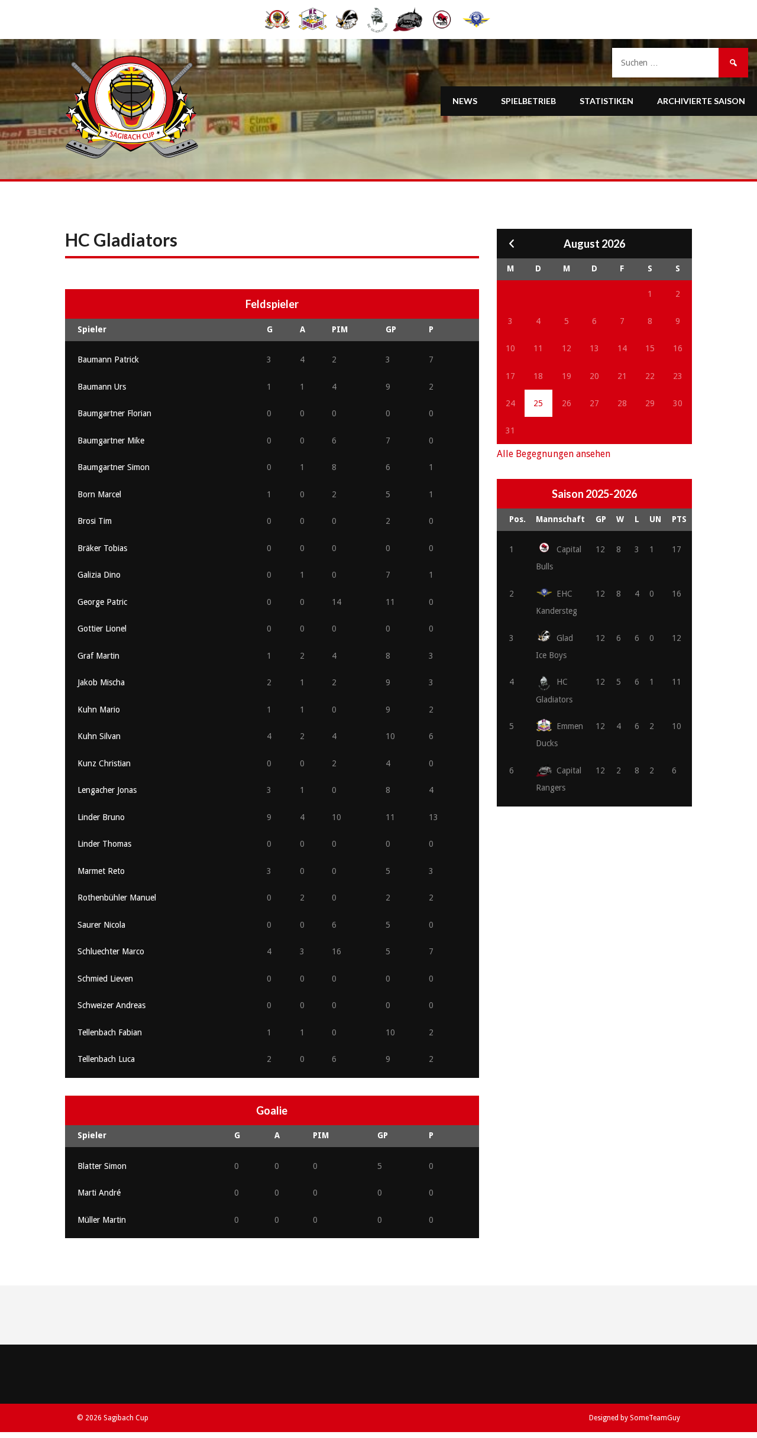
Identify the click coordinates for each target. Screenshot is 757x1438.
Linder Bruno (101, 817)
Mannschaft (560, 519)
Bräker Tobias (102, 548)
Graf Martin (98, 655)
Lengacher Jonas (107, 790)
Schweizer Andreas (111, 1005)
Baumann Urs (101, 386)
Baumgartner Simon (113, 467)
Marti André (99, 1192)
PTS (679, 519)
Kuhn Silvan (99, 736)
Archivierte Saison (701, 101)
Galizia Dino (99, 574)
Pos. (517, 519)
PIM (340, 329)
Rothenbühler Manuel (116, 897)
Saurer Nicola (101, 924)
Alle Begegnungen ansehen (553, 453)
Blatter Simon (102, 1166)
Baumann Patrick (108, 359)
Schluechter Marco (110, 951)
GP (391, 329)
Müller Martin (101, 1220)
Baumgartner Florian (114, 413)
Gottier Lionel (102, 628)
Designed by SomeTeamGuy (634, 1418)
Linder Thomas (104, 843)
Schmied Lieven (105, 978)
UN (655, 519)
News (464, 101)
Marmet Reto (101, 871)
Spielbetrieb (528, 101)
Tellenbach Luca (106, 1059)
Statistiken (606, 101)
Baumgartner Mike (110, 440)
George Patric (102, 602)
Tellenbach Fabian (109, 1032)
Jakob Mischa (101, 682)
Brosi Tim (94, 521)
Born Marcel (99, 494)
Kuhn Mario (98, 709)
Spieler (91, 329)
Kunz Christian (104, 763)
